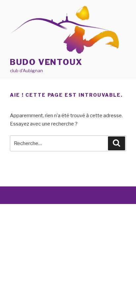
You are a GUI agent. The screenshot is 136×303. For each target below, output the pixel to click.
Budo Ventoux (46, 62)
